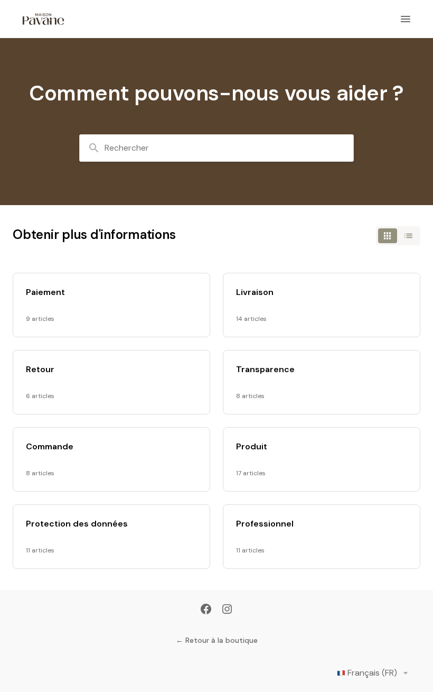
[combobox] (216, 148)
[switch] (398, 235)
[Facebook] (206, 610)
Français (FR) (372, 672)
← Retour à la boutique (217, 640)
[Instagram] (227, 610)
